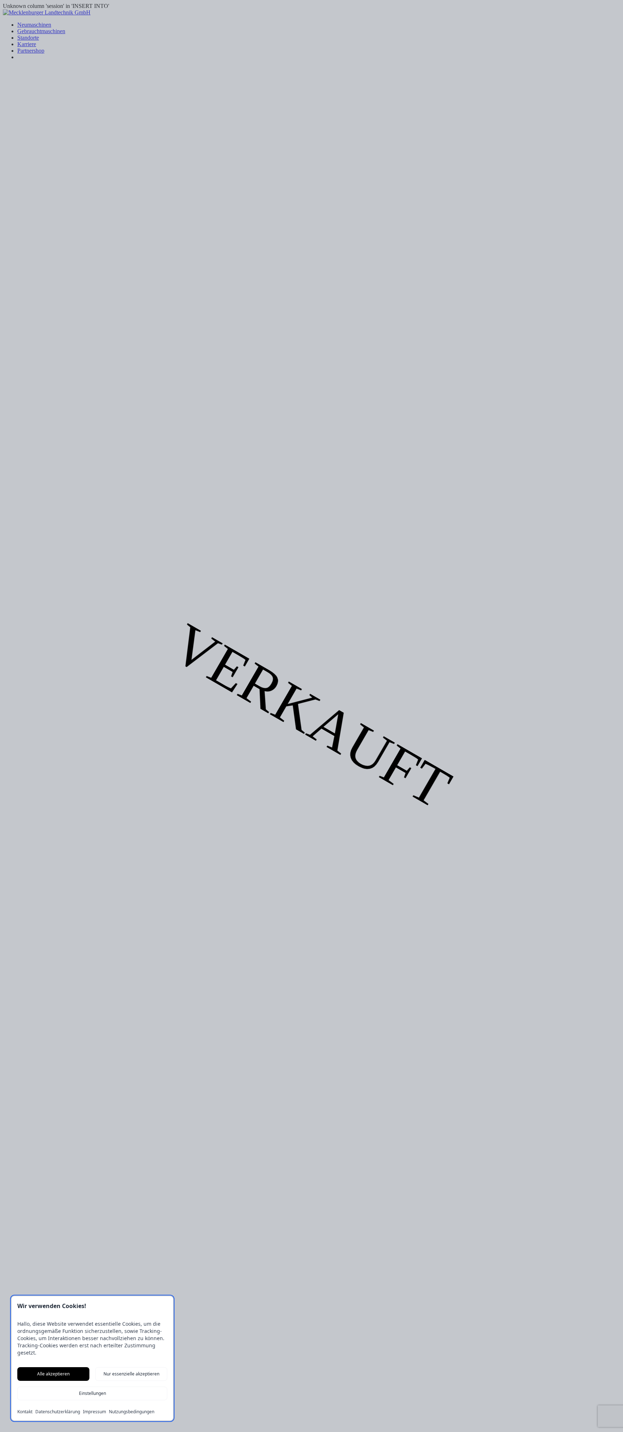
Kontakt (24, 1412)
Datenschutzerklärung (57, 1412)
